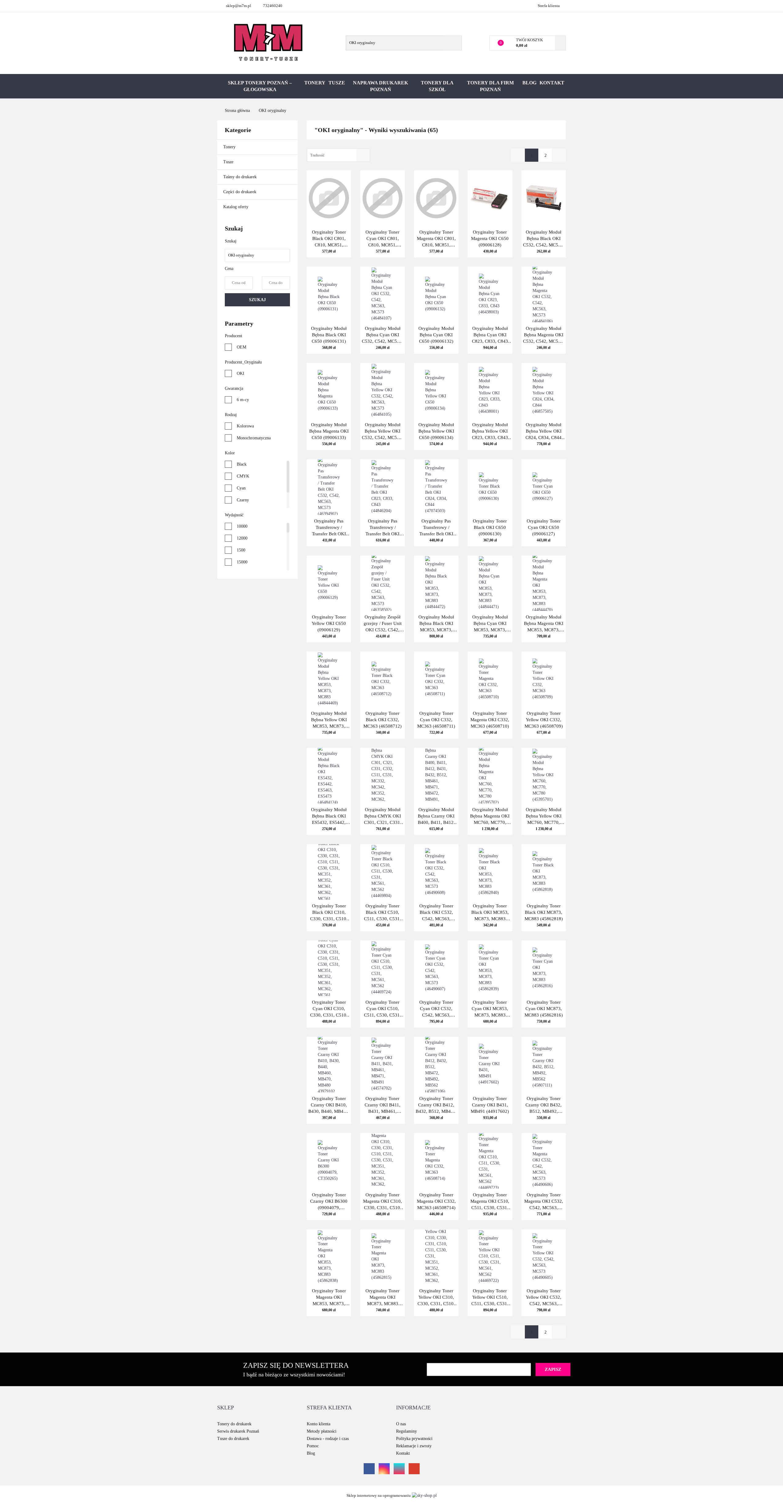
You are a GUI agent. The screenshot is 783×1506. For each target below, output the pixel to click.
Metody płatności (321, 1431)
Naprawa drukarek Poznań (380, 86)
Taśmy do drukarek (240, 177)
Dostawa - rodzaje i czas (328, 1438)
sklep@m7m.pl (238, 5)
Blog (529, 82)
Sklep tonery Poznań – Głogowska (260, 86)
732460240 (272, 5)
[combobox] (338, 155)
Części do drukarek (239, 192)
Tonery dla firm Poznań (490, 86)
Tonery (314, 82)
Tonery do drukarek (234, 1424)
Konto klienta (318, 1424)
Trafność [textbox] (317, 155)
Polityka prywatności (414, 1438)
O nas (401, 1424)
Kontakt (552, 82)
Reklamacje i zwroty (414, 1446)
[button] (225, 1407)
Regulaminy (406, 1431)
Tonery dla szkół (437, 86)
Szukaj (257, 299)
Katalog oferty (235, 207)
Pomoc (313, 1446)
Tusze (336, 82)
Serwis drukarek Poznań (238, 1431)
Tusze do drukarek (233, 1438)
